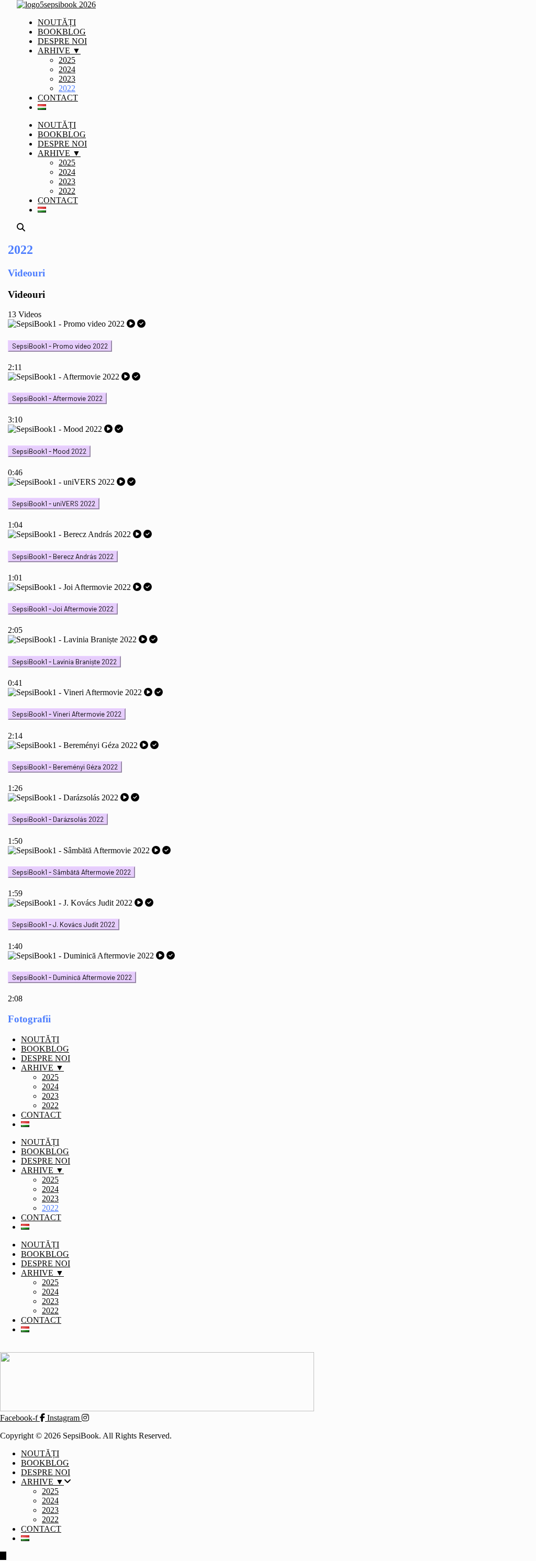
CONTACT (58, 97)
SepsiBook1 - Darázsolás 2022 (58, 819)
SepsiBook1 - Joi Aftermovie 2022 (63, 609)
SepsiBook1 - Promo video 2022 (60, 346)
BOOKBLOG (62, 31)
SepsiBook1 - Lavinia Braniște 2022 (64, 661)
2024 (67, 69)
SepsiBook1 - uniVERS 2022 (53, 503)
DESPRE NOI (62, 41)
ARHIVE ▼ (59, 50)
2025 (67, 59)
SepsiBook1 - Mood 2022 (49, 451)
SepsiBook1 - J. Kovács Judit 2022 (63, 924)
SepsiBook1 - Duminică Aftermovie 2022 (72, 977)
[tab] (259, 345)
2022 (67, 88)
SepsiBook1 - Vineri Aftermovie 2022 (66, 714)
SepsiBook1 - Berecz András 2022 (63, 556)
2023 (67, 78)
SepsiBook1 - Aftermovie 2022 (57, 398)
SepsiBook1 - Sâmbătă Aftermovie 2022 (71, 872)
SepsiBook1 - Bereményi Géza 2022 (65, 767)
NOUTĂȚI (57, 22)
